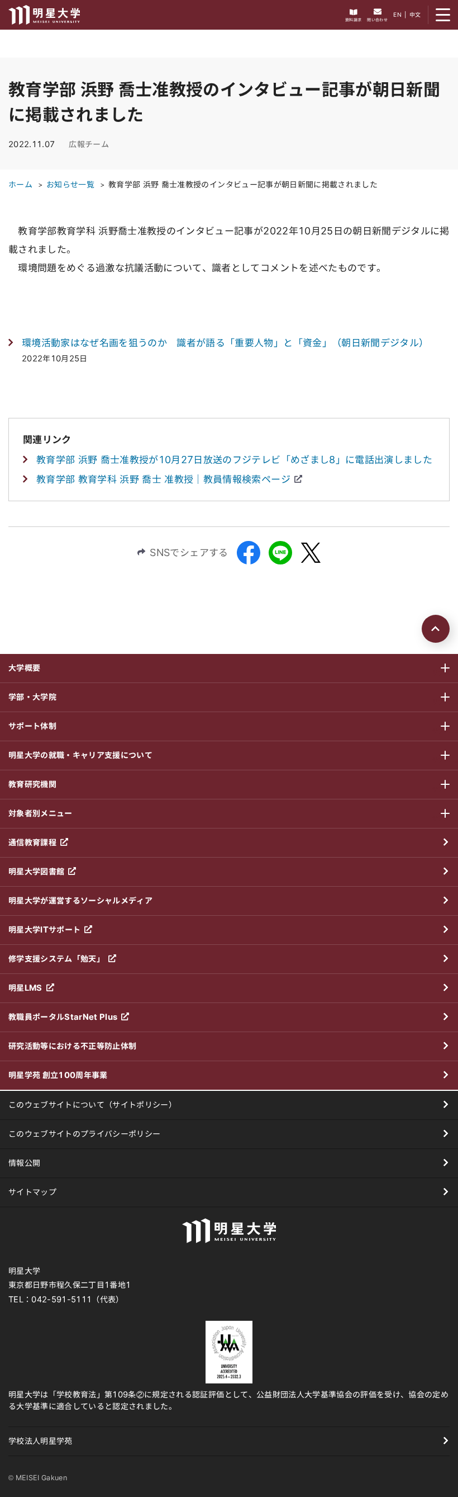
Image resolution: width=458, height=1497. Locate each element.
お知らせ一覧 (70, 185)
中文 (415, 14)
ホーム (20, 185)
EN (397, 14)
